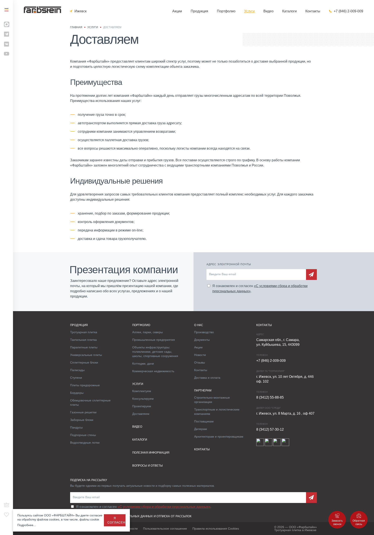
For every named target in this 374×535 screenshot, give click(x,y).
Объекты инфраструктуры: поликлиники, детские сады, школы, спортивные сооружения (155, 352)
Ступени (76, 377)
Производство (204, 332)
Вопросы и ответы (147, 465)
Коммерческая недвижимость (153, 371)
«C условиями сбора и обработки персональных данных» (164, 507)
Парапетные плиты (83, 347)
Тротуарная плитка (83, 332)
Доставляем (140, 413)
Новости (200, 355)
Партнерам (202, 390)
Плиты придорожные (85, 385)
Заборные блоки (81, 420)
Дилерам (200, 429)
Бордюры (77, 392)
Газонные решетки (83, 412)
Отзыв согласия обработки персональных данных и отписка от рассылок (131, 516)
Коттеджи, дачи (143, 363)
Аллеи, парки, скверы (147, 332)
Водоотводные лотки (85, 442)
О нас (198, 325)
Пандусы (76, 427)
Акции (177, 11)
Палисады (77, 370)
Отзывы (199, 362)
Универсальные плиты (86, 355)
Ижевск (80, 11)
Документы (202, 339)
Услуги (249, 11)
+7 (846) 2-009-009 (348, 11)
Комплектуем (141, 391)
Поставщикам (204, 421)
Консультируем (143, 398)
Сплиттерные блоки (84, 362)
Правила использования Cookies (215, 528)
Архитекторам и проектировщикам (218, 436)
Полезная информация (150, 452)
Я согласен (116, 520)
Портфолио (226, 11)
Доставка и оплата (207, 377)
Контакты (312, 11)
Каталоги (289, 11)
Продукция (199, 11)
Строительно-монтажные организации (212, 400)
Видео (268, 11)
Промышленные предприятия (153, 339)
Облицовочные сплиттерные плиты (90, 402)
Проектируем (141, 406)
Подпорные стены (83, 435)
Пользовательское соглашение (165, 528)
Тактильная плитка (83, 339)
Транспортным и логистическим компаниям (216, 411)
